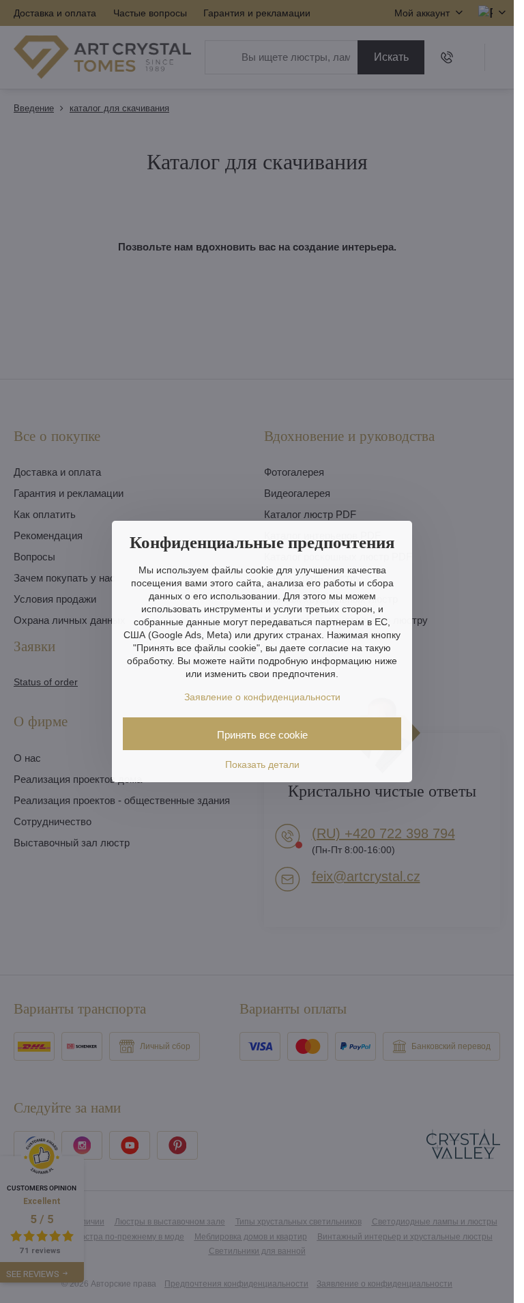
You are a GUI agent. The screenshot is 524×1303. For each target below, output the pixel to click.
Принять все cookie (262, 735)
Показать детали (262, 764)
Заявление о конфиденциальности (262, 696)
